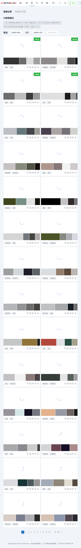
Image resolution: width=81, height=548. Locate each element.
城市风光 (52, 137)
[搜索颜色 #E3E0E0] (62, 61)
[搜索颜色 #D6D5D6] (13, 236)
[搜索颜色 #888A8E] (23, 447)
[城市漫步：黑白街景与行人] (21, 46)
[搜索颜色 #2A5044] (68, 342)
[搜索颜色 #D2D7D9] (19, 272)
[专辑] (42, 3)
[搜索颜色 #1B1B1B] (68, 96)
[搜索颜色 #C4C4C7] (64, 201)
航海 (11, 454)
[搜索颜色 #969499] (9, 412)
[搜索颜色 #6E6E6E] (9, 96)
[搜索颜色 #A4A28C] (75, 342)
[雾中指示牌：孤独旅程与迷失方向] (21, 82)
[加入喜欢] (27, 67)
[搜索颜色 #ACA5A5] (56, 131)
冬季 (14, 243)
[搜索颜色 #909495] (21, 307)
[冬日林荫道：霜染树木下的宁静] (59, 503)
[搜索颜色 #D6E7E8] (19, 412)
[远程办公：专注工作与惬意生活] (21, 363)
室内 (49, 173)
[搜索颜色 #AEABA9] (37, 236)
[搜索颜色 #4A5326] (50, 236)
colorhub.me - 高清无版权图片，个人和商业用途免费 (38, 543)
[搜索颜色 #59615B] (71, 377)
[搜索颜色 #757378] (76, 201)
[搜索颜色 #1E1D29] (28, 272)
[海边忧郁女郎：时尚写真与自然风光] (59, 257)
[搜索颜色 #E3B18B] (48, 412)
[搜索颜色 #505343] (31, 166)
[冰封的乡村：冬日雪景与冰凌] (21, 292)
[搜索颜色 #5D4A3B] (67, 272)
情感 (49, 102)
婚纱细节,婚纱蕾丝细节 (52, 23)
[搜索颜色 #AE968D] (47, 166)
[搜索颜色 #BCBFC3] (10, 131)
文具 (44, 102)
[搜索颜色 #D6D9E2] (75, 236)
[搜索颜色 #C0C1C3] (48, 307)
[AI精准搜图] (38, 67)
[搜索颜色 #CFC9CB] (74, 166)
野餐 (27, 26)
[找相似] (33, 67)
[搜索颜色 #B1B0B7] (29, 517)
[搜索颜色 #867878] (57, 166)
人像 (5, 23)
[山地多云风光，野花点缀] (59, 222)
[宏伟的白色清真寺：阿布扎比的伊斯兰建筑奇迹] (59, 468)
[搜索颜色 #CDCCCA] (32, 447)
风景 (11, 102)
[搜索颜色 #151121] (28, 412)
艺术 (44, 348)
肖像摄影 (45, 67)
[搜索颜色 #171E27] (71, 307)
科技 (11, 419)
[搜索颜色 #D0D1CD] (74, 131)
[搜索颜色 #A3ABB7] (47, 482)
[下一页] (61, 532)
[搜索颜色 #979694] (37, 482)
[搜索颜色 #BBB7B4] (74, 272)
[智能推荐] (35, 67)
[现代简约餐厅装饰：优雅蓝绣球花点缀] (21, 257)
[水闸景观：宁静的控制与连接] (21, 117)
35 (55, 532)
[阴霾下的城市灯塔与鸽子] (59, 292)
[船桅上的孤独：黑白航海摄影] (21, 433)
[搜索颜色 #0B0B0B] (76, 61)
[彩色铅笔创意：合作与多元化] (59, 328)
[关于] (54, 3)
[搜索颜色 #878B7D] (21, 166)
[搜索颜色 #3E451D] (9, 201)
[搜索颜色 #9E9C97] (37, 131)
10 (49, 532)
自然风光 (15, 173)
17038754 (67, 543)
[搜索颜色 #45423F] (37, 307)
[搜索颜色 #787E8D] (20, 517)
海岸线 (52, 419)
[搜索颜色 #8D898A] (49, 61)
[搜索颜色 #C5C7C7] (12, 342)
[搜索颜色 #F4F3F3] (20, 377)
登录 (73, 3)
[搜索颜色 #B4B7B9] (10, 307)
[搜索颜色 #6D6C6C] (30, 307)
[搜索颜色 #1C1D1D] (38, 342)
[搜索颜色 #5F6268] (36, 272)
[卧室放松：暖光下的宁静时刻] (59, 152)
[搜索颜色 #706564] (70, 412)
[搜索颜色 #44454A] (30, 131)
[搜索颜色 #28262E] (75, 517)
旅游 (14, 208)
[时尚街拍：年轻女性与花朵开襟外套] (59, 433)
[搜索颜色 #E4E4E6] (64, 377)
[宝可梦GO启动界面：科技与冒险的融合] (21, 398)
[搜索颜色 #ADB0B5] (69, 236)
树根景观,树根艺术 (15, 23)
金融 (32, 26)
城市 (11, 67)
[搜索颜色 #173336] (22, 482)
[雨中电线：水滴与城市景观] (59, 363)
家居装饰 (7, 278)
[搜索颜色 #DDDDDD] (29, 61)
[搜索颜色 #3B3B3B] (29, 96)
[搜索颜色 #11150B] (37, 201)
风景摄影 (45, 137)
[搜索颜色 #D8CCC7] (9, 517)
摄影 (6, 67)
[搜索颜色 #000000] (51, 201)
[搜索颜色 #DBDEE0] (48, 272)
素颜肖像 (32, 23)
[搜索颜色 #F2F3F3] (66, 166)
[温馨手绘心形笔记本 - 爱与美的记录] (59, 82)
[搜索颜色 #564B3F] (75, 482)
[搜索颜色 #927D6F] (60, 272)
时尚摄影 (45, 454)
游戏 (6, 419)
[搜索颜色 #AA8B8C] (74, 447)
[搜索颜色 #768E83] (21, 201)
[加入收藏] (30, 67)
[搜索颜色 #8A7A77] (30, 377)
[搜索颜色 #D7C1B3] (47, 517)
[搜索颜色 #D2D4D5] (46, 447)
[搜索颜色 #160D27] (65, 447)
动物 (25, 23)
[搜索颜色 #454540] (32, 236)
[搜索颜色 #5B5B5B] (77, 96)
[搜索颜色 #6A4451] (56, 447)
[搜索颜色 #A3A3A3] (73, 96)
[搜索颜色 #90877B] (59, 482)
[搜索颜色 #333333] (11, 61)
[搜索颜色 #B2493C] (49, 342)
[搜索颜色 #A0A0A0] (36, 61)
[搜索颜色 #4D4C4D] (71, 61)
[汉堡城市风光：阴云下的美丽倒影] (59, 117)
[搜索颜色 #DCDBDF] (10, 482)
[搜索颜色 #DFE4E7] (61, 342)
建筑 (6, 137)
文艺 (11, 489)
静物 (49, 208)
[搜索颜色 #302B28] (71, 201)
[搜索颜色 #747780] (36, 412)
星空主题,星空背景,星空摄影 (14, 26)
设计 (49, 348)
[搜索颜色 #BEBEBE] (20, 96)
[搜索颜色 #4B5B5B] (31, 482)
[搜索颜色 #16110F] (37, 166)
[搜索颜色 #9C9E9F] (8, 272)
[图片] (27, 3)
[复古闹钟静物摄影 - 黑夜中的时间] (59, 187)
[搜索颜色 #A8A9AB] (10, 447)
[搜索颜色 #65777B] (21, 131)
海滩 (11, 348)
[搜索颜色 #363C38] (50, 377)
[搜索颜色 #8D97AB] (59, 517)
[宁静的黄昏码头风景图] (59, 398)
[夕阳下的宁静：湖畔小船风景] (21, 152)
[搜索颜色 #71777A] (26, 236)
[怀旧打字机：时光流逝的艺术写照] (21, 468)
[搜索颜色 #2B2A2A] (37, 517)
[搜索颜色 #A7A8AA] (61, 307)
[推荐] (37, 3)
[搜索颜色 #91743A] (29, 342)
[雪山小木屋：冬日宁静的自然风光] (21, 222)
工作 (37, 26)
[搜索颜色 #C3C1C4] (9, 377)
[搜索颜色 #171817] (76, 412)
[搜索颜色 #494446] (37, 377)
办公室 (40, 23)
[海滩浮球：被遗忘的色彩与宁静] (21, 328)
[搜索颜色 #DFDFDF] (53, 96)
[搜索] (32, 3)
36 (58, 532)
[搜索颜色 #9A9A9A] (36, 96)
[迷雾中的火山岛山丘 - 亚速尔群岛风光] (21, 187)
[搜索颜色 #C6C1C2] (9, 166)
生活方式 (12, 383)
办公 (6, 383)
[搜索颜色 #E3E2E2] (31, 201)
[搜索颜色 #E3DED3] (68, 482)
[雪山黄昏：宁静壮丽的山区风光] (21, 503)
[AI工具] (48, 3)
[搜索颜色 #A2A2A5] (76, 377)
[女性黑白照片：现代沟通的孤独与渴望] (59, 46)
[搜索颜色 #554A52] (69, 517)
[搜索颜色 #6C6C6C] (22, 61)
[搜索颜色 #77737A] (65, 131)
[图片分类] (21, 3)
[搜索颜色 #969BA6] (61, 412)
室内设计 (15, 278)
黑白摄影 (52, 67)
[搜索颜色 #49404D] (46, 131)
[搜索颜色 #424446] (38, 447)
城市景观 (45, 313)
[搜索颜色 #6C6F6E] (76, 307)
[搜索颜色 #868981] (63, 236)
